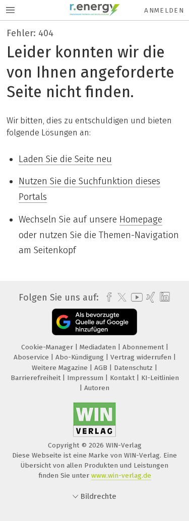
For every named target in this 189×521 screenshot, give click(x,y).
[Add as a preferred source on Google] (94, 322)
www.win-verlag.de (121, 475)
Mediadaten (99, 347)
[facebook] (106, 297)
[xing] (149, 297)
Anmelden (164, 10)
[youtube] (135, 297)
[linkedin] (163, 297)
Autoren (96, 388)
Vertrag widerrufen (141, 357)
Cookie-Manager (48, 347)
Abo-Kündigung (80, 357)
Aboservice (32, 357)
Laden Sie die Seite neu (65, 159)
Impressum (86, 378)
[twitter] (119, 297)
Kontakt (123, 378)
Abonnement (144, 347)
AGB (101, 367)
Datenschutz (134, 367)
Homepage (140, 219)
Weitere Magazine (61, 367)
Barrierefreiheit (36, 378)
